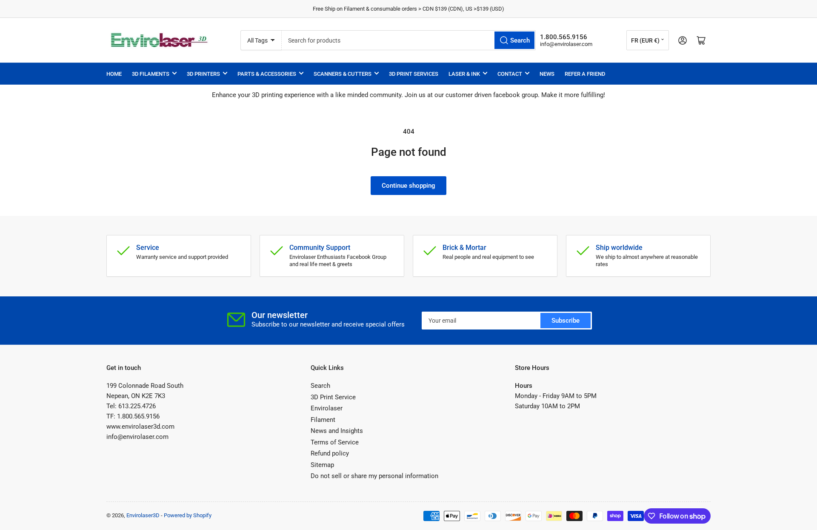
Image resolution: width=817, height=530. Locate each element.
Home (114, 74)
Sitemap (322, 465)
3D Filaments (150, 74)
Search (320, 386)
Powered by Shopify (187, 515)
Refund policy (330, 453)
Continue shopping (408, 185)
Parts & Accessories (266, 74)
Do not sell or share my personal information (374, 476)
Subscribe (565, 320)
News (547, 74)
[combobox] (409, 40)
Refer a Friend (585, 74)
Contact (509, 74)
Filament (323, 420)
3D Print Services (413, 74)
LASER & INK (464, 74)
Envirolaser (327, 408)
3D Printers (203, 74)
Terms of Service (335, 442)
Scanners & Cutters (342, 74)
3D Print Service (333, 397)
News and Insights (337, 431)
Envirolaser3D (143, 515)
